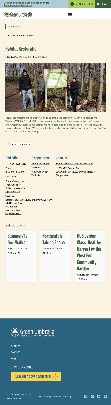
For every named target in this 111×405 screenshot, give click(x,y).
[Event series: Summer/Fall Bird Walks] (19, 253)
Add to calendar (21, 144)
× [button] (77, 5)
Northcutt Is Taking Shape (53, 239)
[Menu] (70, 14)
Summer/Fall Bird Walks (19, 239)
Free (7, 184)
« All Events (12, 26)
